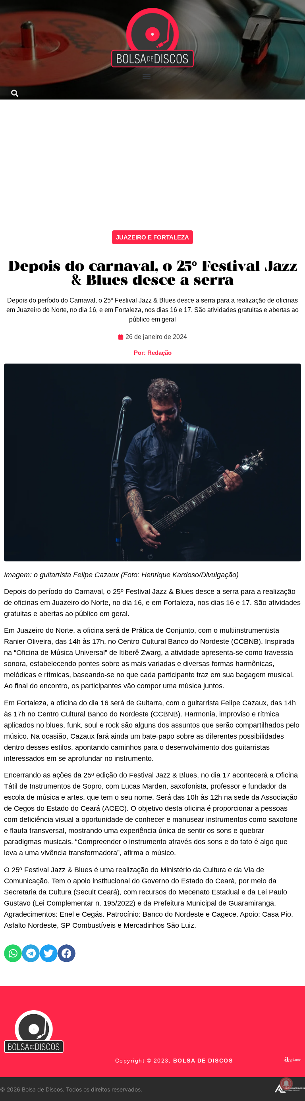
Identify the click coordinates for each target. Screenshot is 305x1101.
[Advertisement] (152, 158)
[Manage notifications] (286, 1083)
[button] (146, 75)
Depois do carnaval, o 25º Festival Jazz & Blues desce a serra (152, 274)
